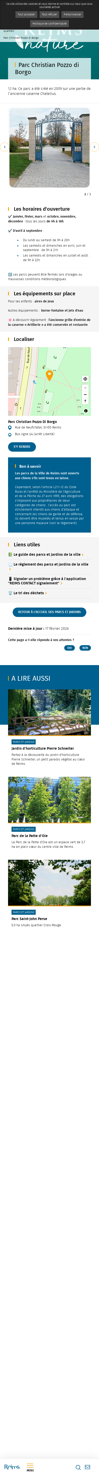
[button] (49, 148)
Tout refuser (49, 14)
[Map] (49, 381)
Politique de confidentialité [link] (49, 23)
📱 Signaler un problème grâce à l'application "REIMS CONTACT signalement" (47, 581)
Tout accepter (26, 14)
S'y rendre (22, 447)
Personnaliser (72, 14)
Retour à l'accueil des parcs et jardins (49, 612)
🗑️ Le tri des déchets (26, 593)
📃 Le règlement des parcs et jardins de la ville (48, 564)
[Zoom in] (85, 387)
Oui (69, 648)
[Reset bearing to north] (85, 401)
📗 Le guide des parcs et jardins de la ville (44, 554)
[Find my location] (85, 379)
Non (85, 648)
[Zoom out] (85, 394)
